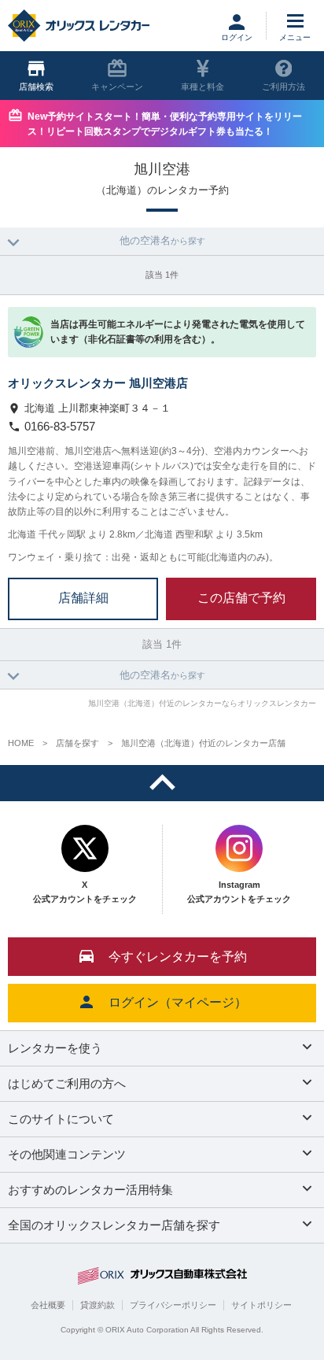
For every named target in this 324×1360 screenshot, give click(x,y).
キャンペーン (117, 86)
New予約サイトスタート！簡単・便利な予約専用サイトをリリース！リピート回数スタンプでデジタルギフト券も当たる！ (165, 124)
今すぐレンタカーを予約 (178, 956)
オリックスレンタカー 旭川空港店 (98, 383)
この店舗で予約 (241, 597)
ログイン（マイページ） (178, 1002)
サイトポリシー (261, 1305)
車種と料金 (202, 86)
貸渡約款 (97, 1305)
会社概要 (48, 1305)
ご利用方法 (283, 86)
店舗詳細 (83, 597)
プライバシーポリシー (173, 1305)
